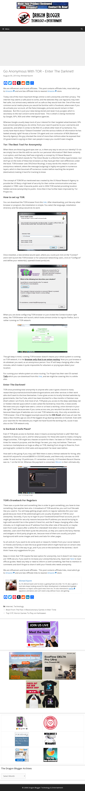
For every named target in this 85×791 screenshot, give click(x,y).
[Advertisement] (42, 48)
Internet (9, 606)
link (45, 202)
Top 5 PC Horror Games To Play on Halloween (26, 613)
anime (71, 588)
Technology (19, 606)
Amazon (9, 91)
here (72, 559)
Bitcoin (58, 462)
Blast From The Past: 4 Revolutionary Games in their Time (31, 609)
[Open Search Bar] (81, 29)
